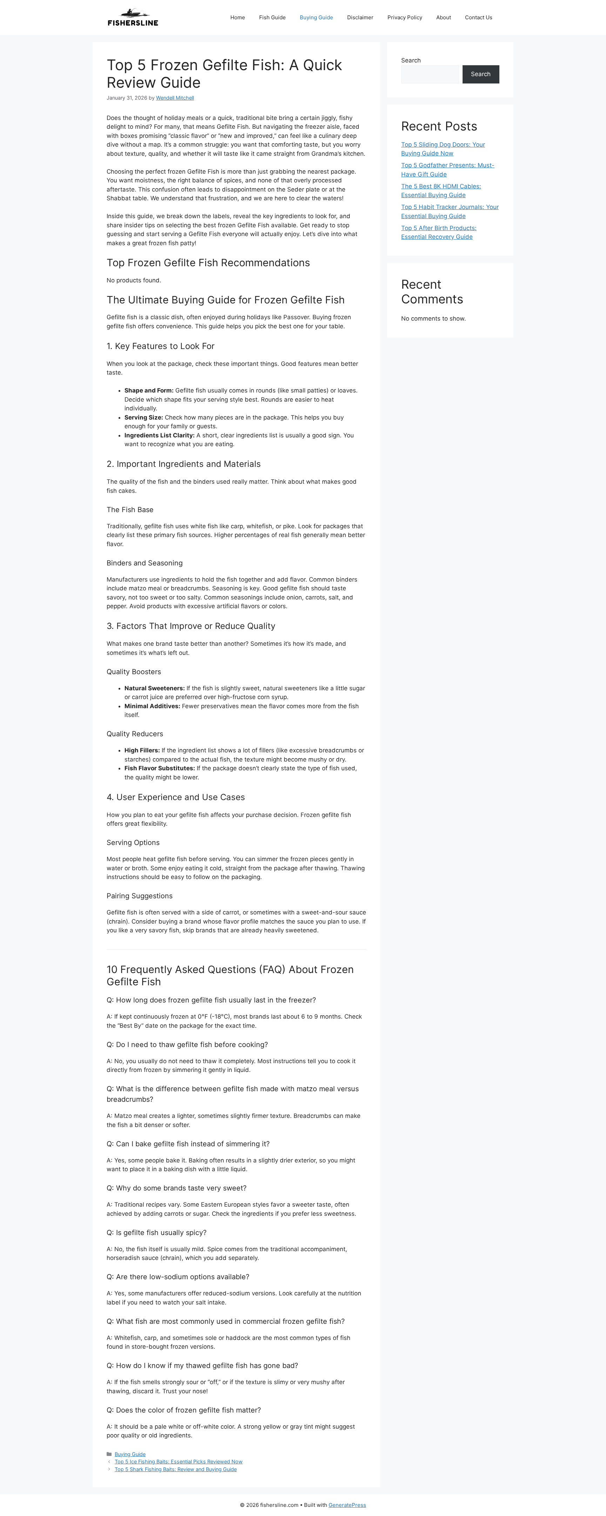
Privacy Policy (405, 17)
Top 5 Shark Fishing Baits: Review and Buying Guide (176, 1469)
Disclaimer (360, 17)
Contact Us (478, 17)
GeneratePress (347, 1505)
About (443, 17)
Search (411, 60)
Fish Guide (272, 17)
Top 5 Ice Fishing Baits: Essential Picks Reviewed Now (179, 1461)
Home (237, 17)
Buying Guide (316, 17)
